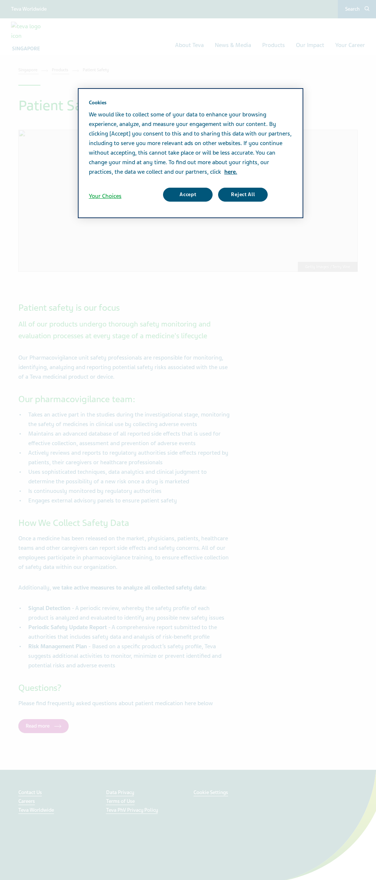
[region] (190, 153)
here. (230, 172)
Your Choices (105, 196)
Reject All (243, 194)
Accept (188, 194)
